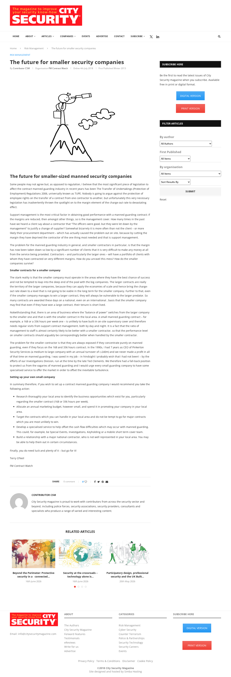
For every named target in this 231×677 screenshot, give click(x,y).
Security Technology (131, 642)
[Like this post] (88, 481)
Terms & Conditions (108, 661)
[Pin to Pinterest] (103, 481)
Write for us (71, 646)
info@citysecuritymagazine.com (37, 634)
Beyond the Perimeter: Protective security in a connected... (33, 574)
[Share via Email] (107, 481)
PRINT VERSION (190, 108)
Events (86, 36)
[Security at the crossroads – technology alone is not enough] (80, 553)
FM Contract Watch (58, 68)
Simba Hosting (133, 671)
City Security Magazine (78, 629)
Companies (66, 36)
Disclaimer (128, 661)
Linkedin (158, 36)
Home (16, 36)
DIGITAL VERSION (190, 96)
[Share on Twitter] (98, 481)
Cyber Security (127, 629)
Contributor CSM (21, 68)
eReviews (69, 642)
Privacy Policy (86, 661)
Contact (119, 36)
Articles (47, 36)
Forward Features (74, 634)
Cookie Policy (145, 661)
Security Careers (129, 646)
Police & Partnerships (132, 638)
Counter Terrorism (130, 634)
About (29, 36)
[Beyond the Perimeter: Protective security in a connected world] (33, 553)
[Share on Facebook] (95, 481)
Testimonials (72, 638)
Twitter (151, 36)
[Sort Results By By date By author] (175, 182)
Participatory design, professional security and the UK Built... (127, 574)
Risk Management (34, 48)
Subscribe (137, 36)
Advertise (102, 36)
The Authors (71, 625)
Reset (163, 199)
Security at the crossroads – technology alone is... (80, 574)
